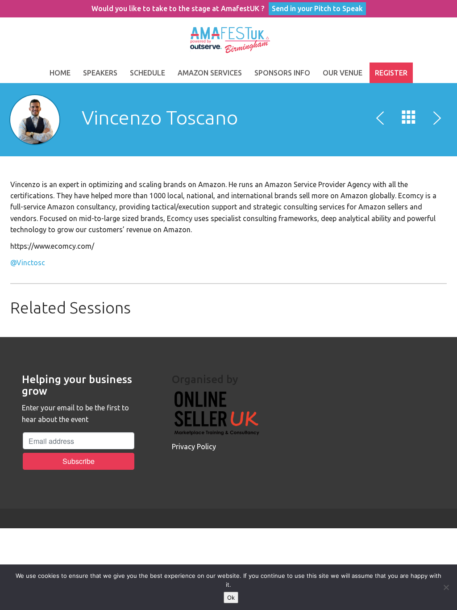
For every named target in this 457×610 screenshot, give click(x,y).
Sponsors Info (282, 73)
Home (60, 73)
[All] (409, 119)
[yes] (445, 587)
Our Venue (342, 73)
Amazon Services (210, 73)
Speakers (100, 73)
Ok (231, 597)
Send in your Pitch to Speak (317, 8)
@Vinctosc (27, 263)
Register (391, 73)
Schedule (147, 73)
